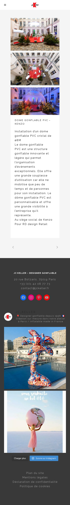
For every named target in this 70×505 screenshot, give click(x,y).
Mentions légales (35, 477)
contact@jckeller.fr (35, 288)
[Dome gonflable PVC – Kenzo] (35, 69)
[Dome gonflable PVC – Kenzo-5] (35, 101)
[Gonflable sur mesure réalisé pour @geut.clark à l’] (35, 358)
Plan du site (35, 473)
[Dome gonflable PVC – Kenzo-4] (35, 34)
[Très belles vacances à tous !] (35, 422)
